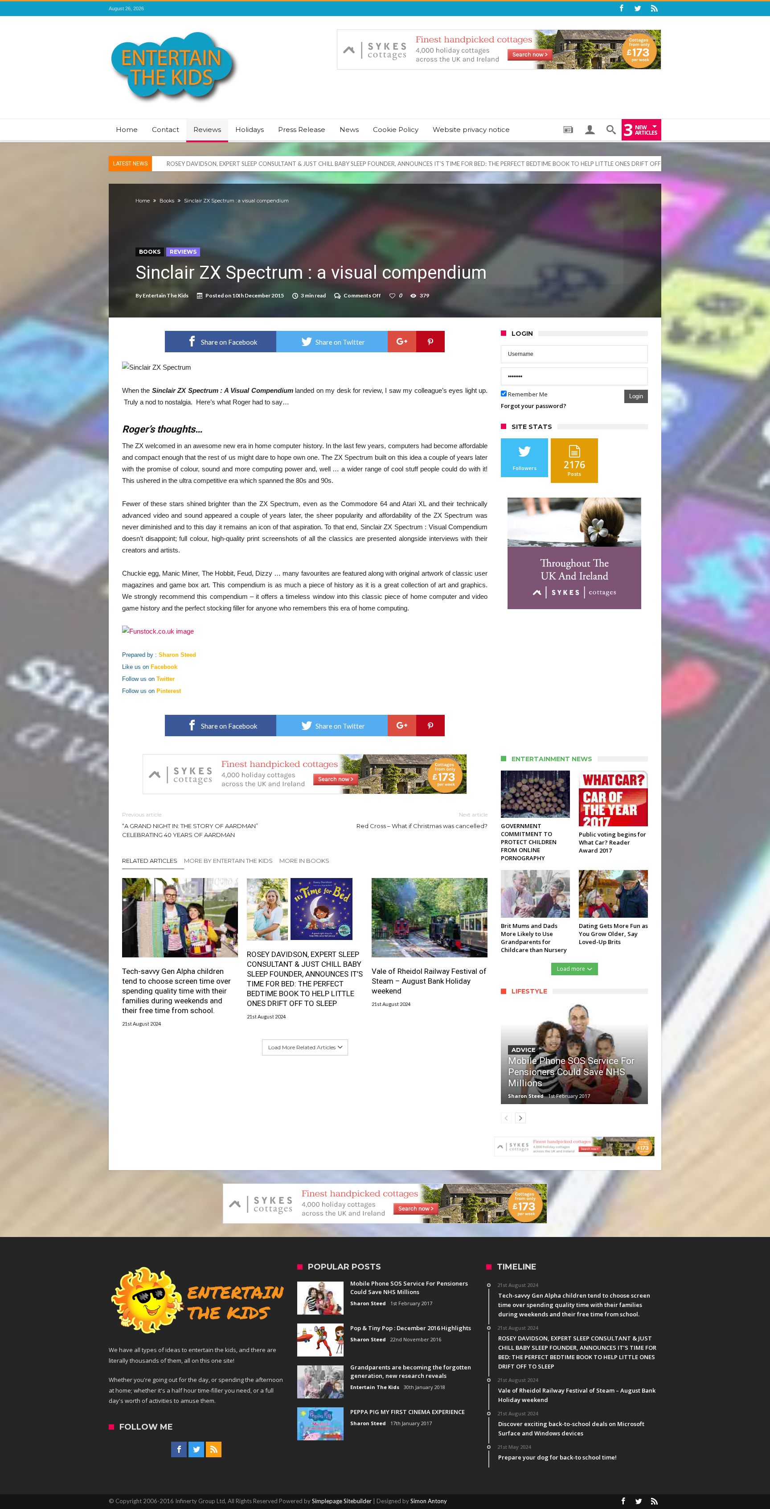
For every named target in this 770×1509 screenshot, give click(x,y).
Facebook (164, 667)
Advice (524, 1049)
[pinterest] (430, 341)
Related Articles (149, 860)
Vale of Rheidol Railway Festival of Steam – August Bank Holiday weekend (429, 981)
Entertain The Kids (165, 295)
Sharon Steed (177, 654)
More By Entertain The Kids (228, 860)
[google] (402, 341)
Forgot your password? (533, 406)
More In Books (304, 860)
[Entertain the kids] (175, 29)
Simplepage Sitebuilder (342, 1501)
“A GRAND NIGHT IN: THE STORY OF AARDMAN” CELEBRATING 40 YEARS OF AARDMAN (190, 824)
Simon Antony (428, 1501)
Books (167, 201)
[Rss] (654, 8)
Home (142, 201)
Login (636, 396)
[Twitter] (638, 8)
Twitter (165, 679)
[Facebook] (621, 8)
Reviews (183, 251)
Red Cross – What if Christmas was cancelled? (421, 820)
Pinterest (168, 691)
